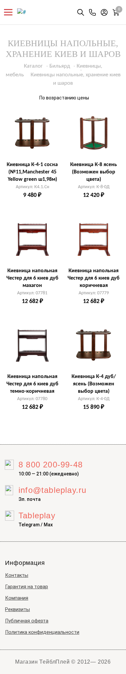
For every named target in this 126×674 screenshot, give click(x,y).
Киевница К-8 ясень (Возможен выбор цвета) (93, 172)
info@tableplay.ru (52, 490)
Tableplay (36, 515)
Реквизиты (17, 609)
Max (48, 524)
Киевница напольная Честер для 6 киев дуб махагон (32, 278)
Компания (16, 598)
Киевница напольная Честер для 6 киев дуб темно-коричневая (32, 384)
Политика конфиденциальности (42, 632)
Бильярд (59, 66)
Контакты (16, 575)
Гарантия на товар (26, 587)
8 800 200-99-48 (50, 464)
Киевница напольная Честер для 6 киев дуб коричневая (94, 278)
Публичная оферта (26, 621)
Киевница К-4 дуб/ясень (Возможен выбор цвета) (94, 384)
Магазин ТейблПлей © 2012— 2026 (63, 662)
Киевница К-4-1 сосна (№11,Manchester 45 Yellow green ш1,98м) (32, 172)
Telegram (29, 524)
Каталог (33, 66)
